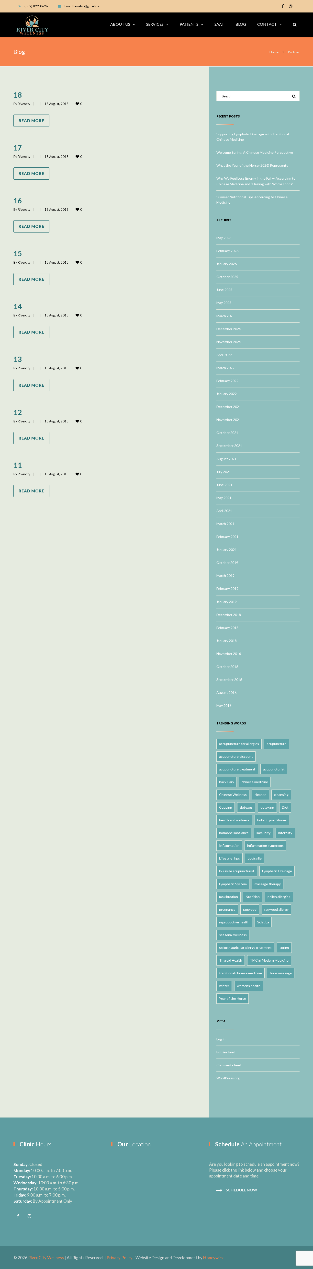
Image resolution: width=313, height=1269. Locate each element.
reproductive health (234, 922)
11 (17, 465)
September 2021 (229, 445)
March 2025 (225, 316)
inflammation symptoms (265, 845)
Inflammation (229, 845)
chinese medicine (255, 782)
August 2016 (226, 692)
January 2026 (226, 264)
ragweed (250, 909)
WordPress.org (228, 1078)
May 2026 (223, 238)
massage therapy (268, 884)
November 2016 (228, 654)
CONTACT (267, 24)
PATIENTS (189, 24)
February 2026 (227, 251)
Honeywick (213, 1257)
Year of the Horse (232, 998)
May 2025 (223, 303)
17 (17, 147)
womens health (248, 986)
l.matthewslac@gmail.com (83, 6)
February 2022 (227, 381)
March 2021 (225, 524)
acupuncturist (274, 769)
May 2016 (223, 705)
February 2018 (227, 628)
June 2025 (224, 290)
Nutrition (253, 897)
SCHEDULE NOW (241, 1190)
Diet (285, 807)
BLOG (240, 24)
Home (274, 52)
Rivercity (24, 104)
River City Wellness (46, 1257)
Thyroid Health (230, 960)
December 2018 (228, 615)
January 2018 (226, 641)
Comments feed (228, 1065)
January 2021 (226, 549)
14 (17, 306)
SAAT (219, 24)
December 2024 (228, 329)
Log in (220, 1039)
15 (17, 253)
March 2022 (225, 368)
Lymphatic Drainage (277, 871)
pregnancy (227, 909)
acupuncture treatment (237, 769)
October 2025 (227, 277)
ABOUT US (120, 24)
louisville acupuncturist (236, 871)
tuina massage (281, 973)
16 (17, 200)
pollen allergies (279, 897)
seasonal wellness (233, 935)
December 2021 (228, 407)
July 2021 (223, 472)
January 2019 (226, 602)
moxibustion (228, 897)
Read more (31, 120)
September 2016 (229, 679)
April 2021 (224, 511)
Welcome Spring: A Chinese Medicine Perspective (254, 152)
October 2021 (227, 433)
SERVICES (155, 24)
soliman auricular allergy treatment (245, 947)
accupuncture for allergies (239, 744)
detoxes (246, 807)
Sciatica (263, 922)
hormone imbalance (234, 833)
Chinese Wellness (233, 794)
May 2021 (223, 498)
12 (17, 412)
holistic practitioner (272, 820)
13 (17, 359)
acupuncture (276, 744)
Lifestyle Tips (229, 858)
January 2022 (226, 394)
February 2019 (227, 588)
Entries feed (225, 1052)
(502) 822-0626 (36, 6)
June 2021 (224, 485)
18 (17, 94)
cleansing (281, 794)
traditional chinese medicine (240, 973)
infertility (285, 833)
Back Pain (226, 782)
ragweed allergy (276, 909)
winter (224, 986)
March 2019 (225, 575)
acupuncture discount (236, 756)
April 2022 (224, 355)
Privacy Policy (120, 1257)
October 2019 (227, 562)
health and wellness (234, 820)
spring (284, 947)
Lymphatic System (233, 884)
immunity (263, 833)
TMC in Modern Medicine (269, 960)
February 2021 (227, 537)
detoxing (267, 807)
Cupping (225, 807)
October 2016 (227, 666)
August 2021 (226, 459)
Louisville (255, 858)
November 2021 (228, 420)
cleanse (260, 794)
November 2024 (228, 342)
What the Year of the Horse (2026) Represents (252, 165)
